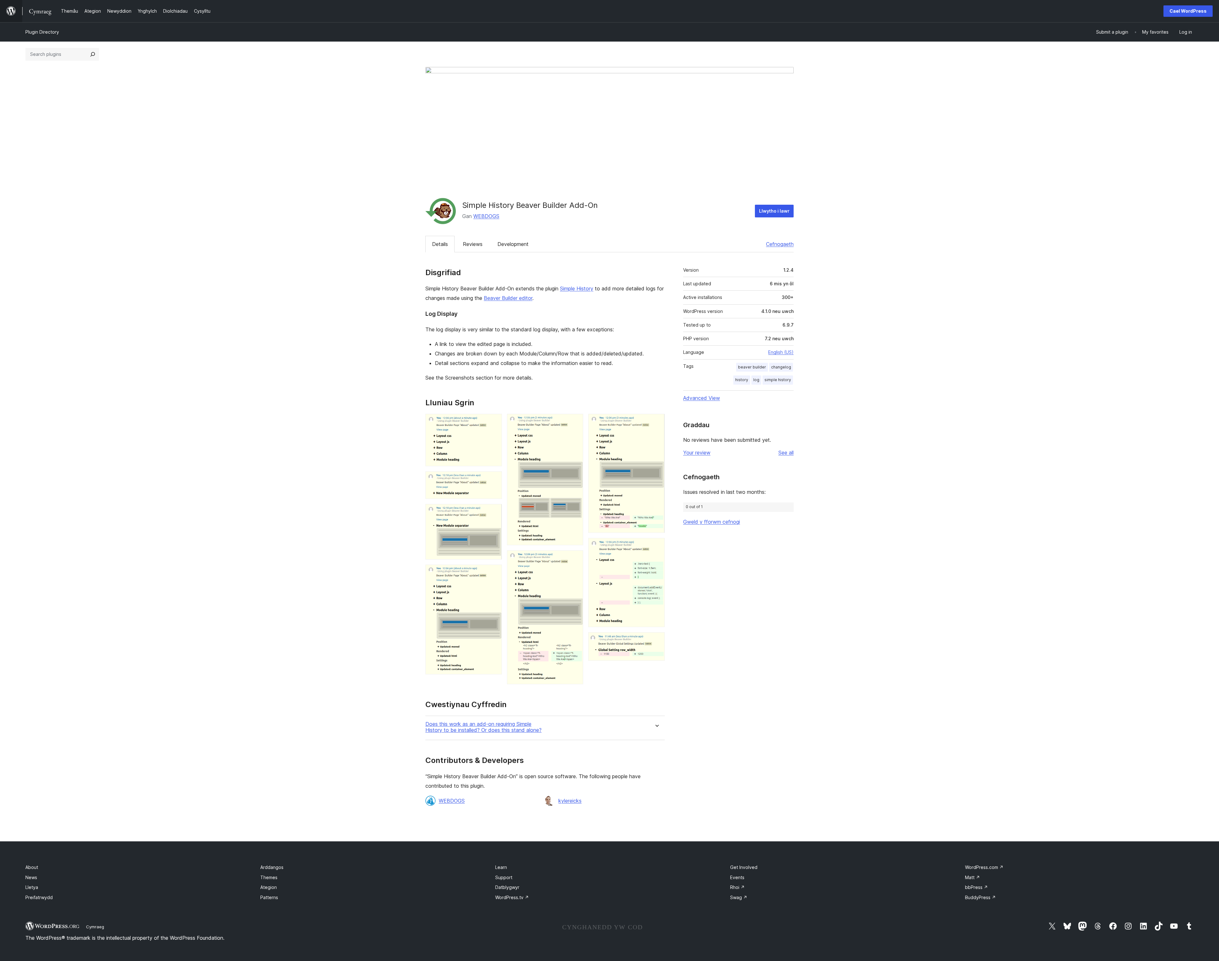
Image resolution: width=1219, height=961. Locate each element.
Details (440, 244)
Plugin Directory (42, 32)
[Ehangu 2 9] (493, 480)
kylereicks (570, 801)
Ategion (268, 887)
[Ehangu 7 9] (656, 422)
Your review (696, 452)
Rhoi (737, 887)
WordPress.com (984, 867)
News (31, 877)
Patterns (269, 897)
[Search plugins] (92, 54)
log (756, 379)
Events (737, 877)
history (741, 379)
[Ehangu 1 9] (493, 422)
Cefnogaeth (780, 244)
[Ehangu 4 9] (493, 573)
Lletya (31, 887)
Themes (268, 877)
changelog (781, 367)
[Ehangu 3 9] (493, 512)
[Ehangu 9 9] (656, 641)
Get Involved (743, 867)
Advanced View (701, 398)
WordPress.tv (512, 897)
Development (513, 244)
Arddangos (271, 867)
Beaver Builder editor (508, 298)
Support (503, 877)
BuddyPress (980, 897)
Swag (738, 897)
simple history (777, 379)
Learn (501, 867)
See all (786, 452)
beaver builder (752, 367)
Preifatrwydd (39, 897)
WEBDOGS (486, 216)
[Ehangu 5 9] (574, 422)
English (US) (781, 352)
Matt (972, 877)
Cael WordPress (1188, 11)
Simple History (576, 288)
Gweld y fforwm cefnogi (711, 522)
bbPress (976, 887)
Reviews (473, 244)
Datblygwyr (507, 887)
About (31, 867)
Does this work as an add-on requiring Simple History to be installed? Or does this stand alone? (483, 727)
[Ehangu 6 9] (574, 559)
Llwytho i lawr (774, 211)
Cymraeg (95, 926)
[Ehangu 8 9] (656, 546)
